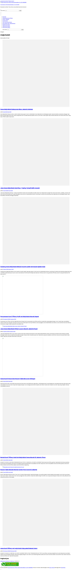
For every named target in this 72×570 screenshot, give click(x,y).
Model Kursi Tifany (6, 24)
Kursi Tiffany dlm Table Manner (9, 23)
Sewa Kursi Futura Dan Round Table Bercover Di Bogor (17, 379)
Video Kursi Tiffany (6, 26)
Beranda (4, 16)
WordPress (63, 567)
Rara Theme (51, 567)
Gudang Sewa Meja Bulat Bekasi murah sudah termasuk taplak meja (22, 267)
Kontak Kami (5, 20)
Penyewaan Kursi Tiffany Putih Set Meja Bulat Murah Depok (19, 316)
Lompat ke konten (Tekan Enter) (7, 1)
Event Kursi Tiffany (6, 27)
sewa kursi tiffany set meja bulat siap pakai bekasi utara (18, 548)
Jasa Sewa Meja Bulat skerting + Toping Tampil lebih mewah (20, 188)
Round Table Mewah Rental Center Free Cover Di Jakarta (18, 470)
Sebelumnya (3, 561)
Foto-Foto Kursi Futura (7, 22)
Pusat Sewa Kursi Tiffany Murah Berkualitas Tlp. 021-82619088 (9, 4)
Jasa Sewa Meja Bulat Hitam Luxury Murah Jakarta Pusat (19, 329)
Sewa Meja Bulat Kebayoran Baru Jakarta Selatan (16, 109)
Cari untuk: (2, 10)
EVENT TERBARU (6, 19)
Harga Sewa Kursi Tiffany (8, 18)
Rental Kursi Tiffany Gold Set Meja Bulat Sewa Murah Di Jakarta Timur (23, 457)
